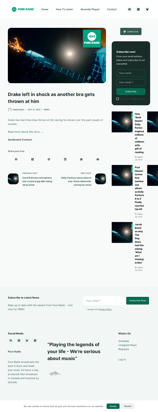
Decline (127, 406)
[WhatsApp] (81, 159)
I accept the (132, 99)
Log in (122, 359)
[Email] (98, 159)
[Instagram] (35, 341)
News (47, 109)
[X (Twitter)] (138, 9)
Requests (123, 349)
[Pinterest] (49, 159)
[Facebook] (129, 9)
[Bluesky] (147, 9)
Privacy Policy (138, 99)
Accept (113, 406)
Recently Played (90, 9)
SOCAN (12, 382)
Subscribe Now (137, 300)
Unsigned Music (127, 345)
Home (44, 9)
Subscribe (130, 91)
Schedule (123, 341)
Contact (112, 9)
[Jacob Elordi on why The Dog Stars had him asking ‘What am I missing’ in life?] (122, 232)
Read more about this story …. (25, 131)
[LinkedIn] (65, 159)
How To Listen (64, 9)
